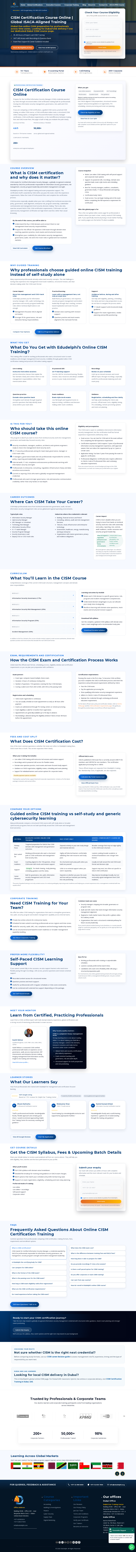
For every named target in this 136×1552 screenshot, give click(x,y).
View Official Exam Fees (89, 783)
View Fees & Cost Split (89, 118)
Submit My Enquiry (22, 1330)
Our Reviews (77, 1504)
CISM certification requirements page (101, 706)
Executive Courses (53, 5)
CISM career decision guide (58, 1357)
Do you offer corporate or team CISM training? (87, 1275)
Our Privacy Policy (79, 1507)
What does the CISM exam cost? (82, 1248)
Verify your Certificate (80, 1520)
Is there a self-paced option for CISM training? (87, 1269)
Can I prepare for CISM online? (22, 1268)
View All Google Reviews (22, 1137)
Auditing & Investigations (52, 1507)
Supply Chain (48, 1517)
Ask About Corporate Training (24, 938)
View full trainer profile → (20, 1062)
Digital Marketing (49, 1520)
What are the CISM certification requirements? (28, 1289)
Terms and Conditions (80, 1514)
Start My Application (45, 1137)
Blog (84, 5)
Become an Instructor (80, 1526)
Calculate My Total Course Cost (93, 777)
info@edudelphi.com (21, 1525)
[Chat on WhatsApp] (132, 1547)
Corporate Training (72, 5)
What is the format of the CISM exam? (26, 1273)
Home (23, 5)
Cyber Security (49, 1514)
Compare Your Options (21, 332)
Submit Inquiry (102, 47)
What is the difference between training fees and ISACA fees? (93, 1253)
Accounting (47, 1504)
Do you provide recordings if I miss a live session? (88, 1264)
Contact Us (103, 5)
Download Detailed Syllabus (94, 630)
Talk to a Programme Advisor (48, 332)
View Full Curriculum (20, 248)
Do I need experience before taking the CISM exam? (30, 1294)
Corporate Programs (80, 1517)
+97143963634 (19, 1519)
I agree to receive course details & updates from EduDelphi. (100, 43)
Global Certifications (35, 5)
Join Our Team (78, 1511)
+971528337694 (19, 1522)
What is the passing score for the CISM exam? (28, 1278)
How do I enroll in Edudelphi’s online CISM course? (88, 1285)
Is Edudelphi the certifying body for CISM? (27, 1262)
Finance (46, 1511)
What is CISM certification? (21, 1248)
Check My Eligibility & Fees (22, 48)
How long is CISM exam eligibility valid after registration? (32, 1284)
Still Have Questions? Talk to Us (24, 1304)
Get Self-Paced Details (21, 994)
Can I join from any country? (81, 1280)
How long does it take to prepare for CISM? (86, 1259)
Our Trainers (77, 1523)
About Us (91, 5)
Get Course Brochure (42, 248)
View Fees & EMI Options (47, 48)
